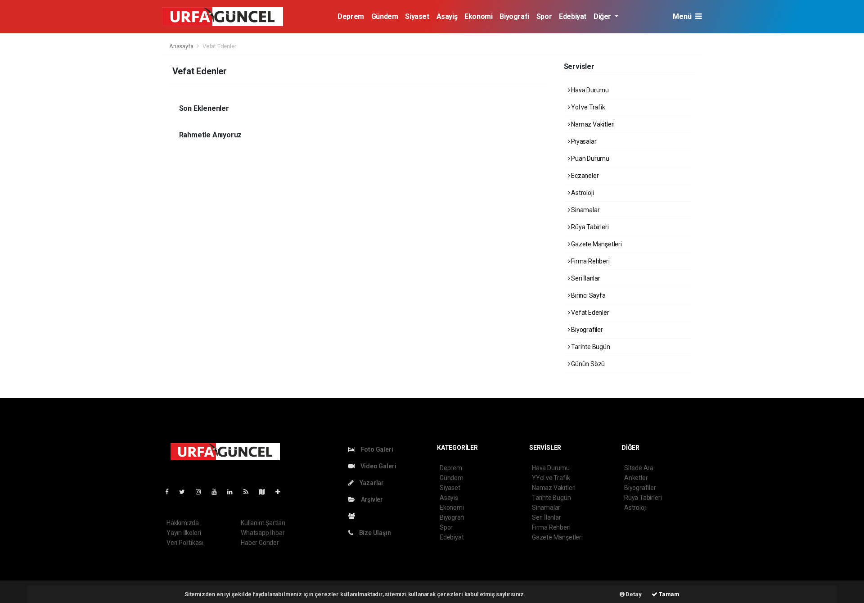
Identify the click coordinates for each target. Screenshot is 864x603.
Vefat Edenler (589, 312)
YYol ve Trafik (551, 477)
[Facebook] (170, 491)
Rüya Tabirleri (589, 227)
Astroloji (582, 192)
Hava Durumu (589, 90)
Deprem (351, 16)
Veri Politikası (184, 542)
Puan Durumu (589, 158)
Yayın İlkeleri (183, 532)
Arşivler (371, 499)
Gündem (384, 16)
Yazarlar (371, 482)
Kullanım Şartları (263, 522)
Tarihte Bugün (590, 346)
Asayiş (447, 16)
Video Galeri (377, 466)
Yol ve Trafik (587, 107)
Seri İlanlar (585, 278)
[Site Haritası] (265, 491)
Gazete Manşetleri (596, 244)
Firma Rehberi (589, 261)
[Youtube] (218, 491)
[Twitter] (185, 491)
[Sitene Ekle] (281, 491)
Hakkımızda (182, 522)
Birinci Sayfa (587, 295)
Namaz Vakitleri (592, 124)
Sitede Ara (638, 468)
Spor (544, 16)
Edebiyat (572, 16)
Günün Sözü (587, 363)
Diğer (603, 16)
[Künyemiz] (354, 516)
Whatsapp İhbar (262, 532)
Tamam (668, 594)
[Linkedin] (233, 491)
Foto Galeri (376, 449)
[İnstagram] (202, 491)
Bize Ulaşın (374, 532)
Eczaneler (584, 175)
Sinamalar (584, 209)
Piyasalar (583, 141)
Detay (633, 594)
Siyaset (417, 16)
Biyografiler (586, 329)
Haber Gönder (260, 542)
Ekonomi (478, 16)
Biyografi (514, 16)
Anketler (636, 477)
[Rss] (249, 491)
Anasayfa (181, 46)
